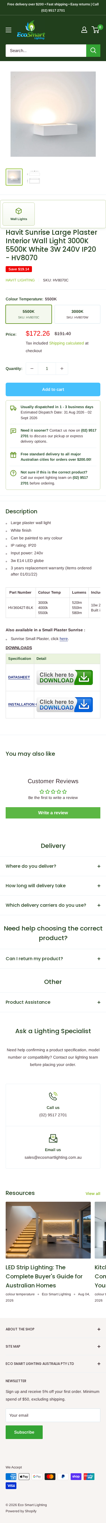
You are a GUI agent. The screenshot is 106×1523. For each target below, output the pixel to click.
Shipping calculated (66, 343)
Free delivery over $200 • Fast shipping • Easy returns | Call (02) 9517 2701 (53, 7)
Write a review (53, 812)
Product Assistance (28, 1002)
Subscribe (24, 1432)
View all (93, 1193)
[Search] (93, 50)
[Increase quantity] (62, 368)
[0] (95, 29)
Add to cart (53, 389)
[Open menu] (8, 30)
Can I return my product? (34, 958)
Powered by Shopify (21, 1511)
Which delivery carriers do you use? (46, 905)
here (64, 638)
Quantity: (14, 368)
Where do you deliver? (31, 866)
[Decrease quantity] (32, 368)
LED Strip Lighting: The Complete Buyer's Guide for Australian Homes (44, 1276)
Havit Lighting (20, 280)
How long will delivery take (36, 885)
